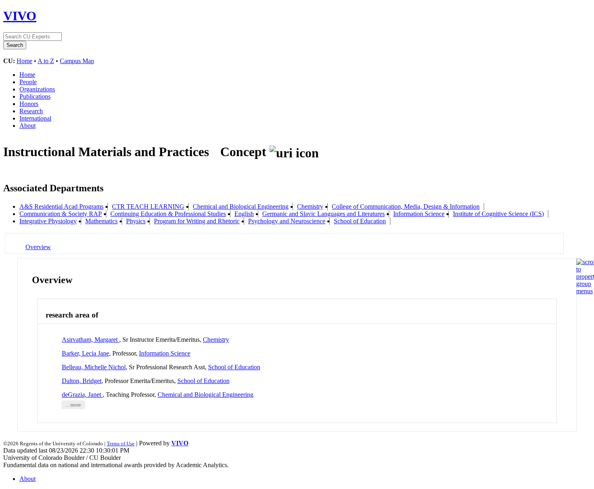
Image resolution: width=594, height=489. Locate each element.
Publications (35, 96)
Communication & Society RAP (60, 213)
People (28, 81)
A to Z (46, 60)
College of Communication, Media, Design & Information (406, 206)
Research (31, 111)
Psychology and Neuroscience (286, 221)
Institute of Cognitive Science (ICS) (498, 213)
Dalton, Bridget (81, 380)
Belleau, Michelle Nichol (94, 367)
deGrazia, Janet (82, 394)
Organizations (37, 89)
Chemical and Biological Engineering (241, 206)
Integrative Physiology (48, 221)
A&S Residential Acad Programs (61, 206)
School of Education (360, 221)
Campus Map (77, 60)
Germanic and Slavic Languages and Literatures (323, 213)
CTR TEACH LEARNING (148, 206)
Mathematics (101, 221)
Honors (28, 103)
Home (24, 60)
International (35, 118)
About (27, 125)
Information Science (418, 213)
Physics (135, 221)
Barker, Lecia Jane (85, 353)
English (244, 213)
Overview (38, 246)
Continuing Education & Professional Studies (168, 213)
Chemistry (310, 206)
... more (73, 405)
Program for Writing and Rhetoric (197, 221)
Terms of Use (121, 443)
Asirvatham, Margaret (90, 339)
